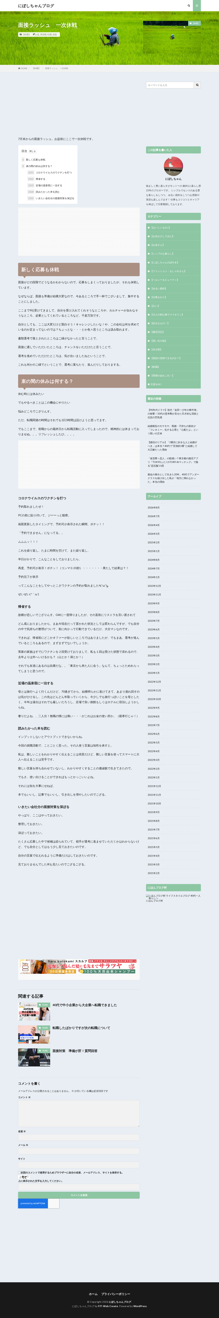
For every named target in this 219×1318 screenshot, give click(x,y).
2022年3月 (154, 759)
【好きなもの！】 (160, 323)
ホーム (93, 1294)
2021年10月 (154, 803)
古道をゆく (156, 384)
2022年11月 (154, 690)
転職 (49, 34)
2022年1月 (154, 777)
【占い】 (155, 305)
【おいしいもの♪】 (160, 227)
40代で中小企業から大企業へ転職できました (85, 1005)
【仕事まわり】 (158, 297)
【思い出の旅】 (158, 340)
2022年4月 (154, 751)
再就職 (43, 34)
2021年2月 (154, 873)
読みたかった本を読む (44, 191)
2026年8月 (154, 507)
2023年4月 (154, 646)
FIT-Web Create (108, 1306)
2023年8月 (154, 612)
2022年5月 (154, 742)
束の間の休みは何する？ (37, 166)
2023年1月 (154, 672)
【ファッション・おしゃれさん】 (168, 271)
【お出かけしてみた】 (162, 236)
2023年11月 (154, 594)
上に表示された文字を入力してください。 (41, 1181)
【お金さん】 (157, 244)
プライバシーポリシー (115, 1294)
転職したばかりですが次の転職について (81, 1028)
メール (23, 1145)
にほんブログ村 (154, 900)
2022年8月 (154, 716)
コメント (24, 1097)
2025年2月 (154, 542)
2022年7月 (154, 725)
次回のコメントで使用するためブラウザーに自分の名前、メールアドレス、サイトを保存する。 (72, 1172)
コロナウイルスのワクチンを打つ (50, 172)
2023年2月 (154, 664)
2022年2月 (154, 768)
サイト (21, 1158)
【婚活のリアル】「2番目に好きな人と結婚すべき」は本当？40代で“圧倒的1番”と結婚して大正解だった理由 (172, 446)
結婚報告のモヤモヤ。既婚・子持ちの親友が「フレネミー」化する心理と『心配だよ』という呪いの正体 (173, 429)
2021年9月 (154, 812)
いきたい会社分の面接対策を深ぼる (51, 198)
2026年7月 (154, 516)
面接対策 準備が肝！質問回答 (75, 1051)
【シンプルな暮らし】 (162, 253)
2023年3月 (154, 655)
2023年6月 (154, 629)
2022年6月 (154, 733)
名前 (22, 1131)
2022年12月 (154, 681)
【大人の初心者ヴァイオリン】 (167, 314)
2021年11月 (154, 794)
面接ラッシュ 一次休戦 (56, 68)
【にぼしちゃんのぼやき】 (164, 262)
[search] (197, 85)
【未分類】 (156, 349)
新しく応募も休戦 (33, 159)
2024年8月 (154, 559)
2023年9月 (154, 603)
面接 (55, 34)
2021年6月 (154, 838)
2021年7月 (154, 829)
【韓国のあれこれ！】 (162, 375)
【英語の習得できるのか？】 (166, 358)
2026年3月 (154, 533)
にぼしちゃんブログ (36, 6)
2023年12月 (154, 585)
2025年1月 (154, 551)
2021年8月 (154, 820)
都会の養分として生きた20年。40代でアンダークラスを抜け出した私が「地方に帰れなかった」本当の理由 (173, 478)
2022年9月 (154, 707)
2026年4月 (154, 525)
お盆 (37, 34)
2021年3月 (154, 864)
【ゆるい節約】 (158, 288)
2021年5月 (154, 847)
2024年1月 (154, 577)
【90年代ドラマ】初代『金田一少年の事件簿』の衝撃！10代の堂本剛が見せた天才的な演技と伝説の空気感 (173, 413)
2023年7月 (154, 620)
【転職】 (26, 34)
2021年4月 (154, 855)
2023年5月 (154, 638)
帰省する (36, 178)
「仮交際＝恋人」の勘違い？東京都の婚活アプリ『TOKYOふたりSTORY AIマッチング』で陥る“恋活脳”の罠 (173, 462)
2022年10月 (154, 699)
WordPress (140, 1306)
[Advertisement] (79, 104)
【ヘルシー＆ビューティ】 (164, 279)
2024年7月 (154, 568)
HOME (24, 68)
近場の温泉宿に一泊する (45, 185)
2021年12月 (154, 786)
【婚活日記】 (157, 331)
